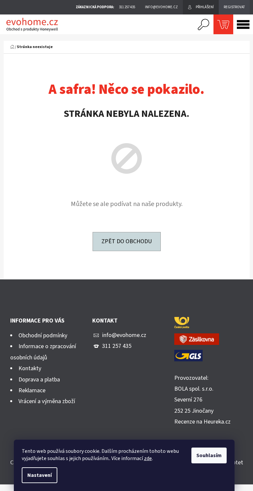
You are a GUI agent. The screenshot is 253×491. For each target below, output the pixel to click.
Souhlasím (209, 455)
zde (148, 458)
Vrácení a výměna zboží (46, 401)
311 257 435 (116, 346)
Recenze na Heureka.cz (202, 422)
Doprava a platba (39, 379)
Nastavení (39, 475)
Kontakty (29, 368)
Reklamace (31, 390)
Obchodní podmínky (42, 335)
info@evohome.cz (124, 335)
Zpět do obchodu (126, 241)
